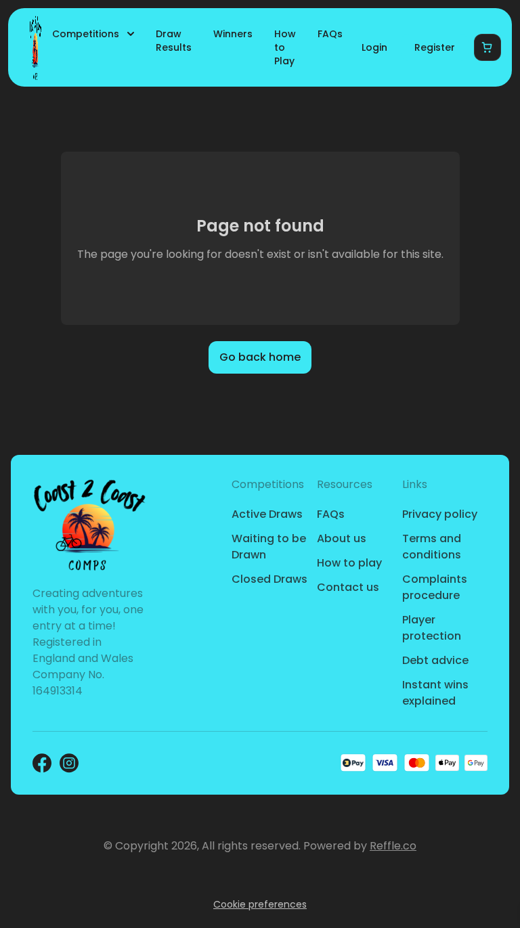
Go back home (260, 357)
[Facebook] (41, 763)
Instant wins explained (435, 693)
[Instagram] (69, 763)
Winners (233, 34)
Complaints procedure (434, 587)
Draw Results (174, 40)
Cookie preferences (260, 904)
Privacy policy (439, 514)
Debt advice (435, 660)
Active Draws (267, 514)
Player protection (431, 628)
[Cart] (487, 47)
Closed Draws (269, 579)
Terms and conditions (431, 546)
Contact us (348, 587)
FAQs (330, 34)
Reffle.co (393, 846)
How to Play (285, 47)
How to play (349, 563)
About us (341, 538)
